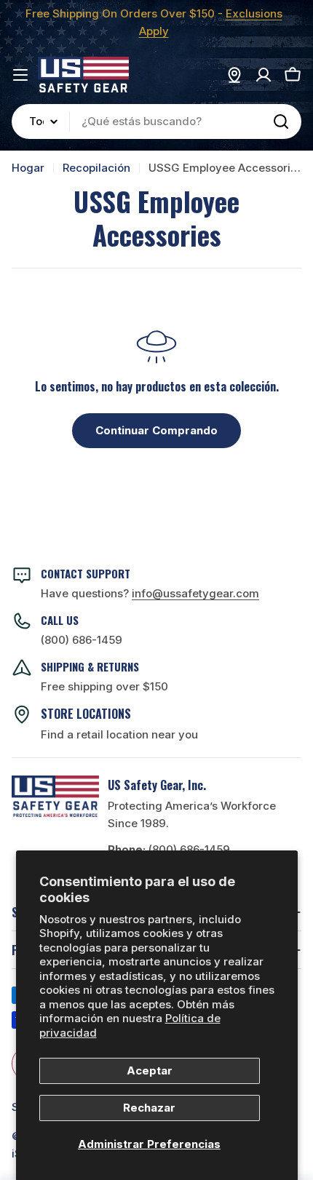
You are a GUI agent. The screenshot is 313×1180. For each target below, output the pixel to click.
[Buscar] (281, 121)
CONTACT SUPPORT (85, 573)
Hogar (28, 168)
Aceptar (150, 1070)
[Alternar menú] (20, 75)
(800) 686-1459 (81, 640)
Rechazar (149, 1108)
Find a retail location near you (119, 734)
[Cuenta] (263, 75)
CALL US (60, 620)
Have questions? (150, 593)
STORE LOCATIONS (86, 713)
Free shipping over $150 (104, 686)
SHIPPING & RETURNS (90, 666)
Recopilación (96, 168)
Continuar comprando (156, 430)
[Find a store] (234, 75)
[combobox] (156, 121)
